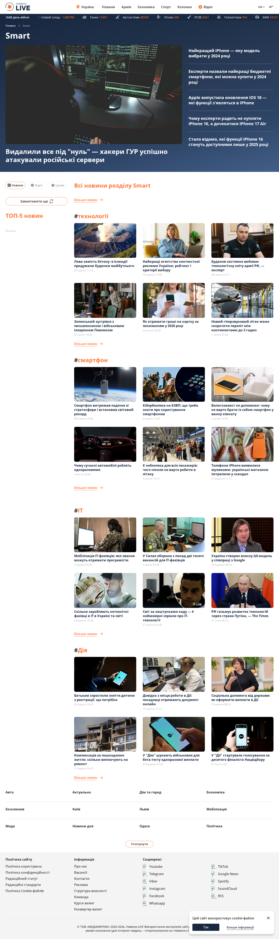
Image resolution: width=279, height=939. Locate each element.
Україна (87, 7)
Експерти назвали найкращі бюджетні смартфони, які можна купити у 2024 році (230, 77)
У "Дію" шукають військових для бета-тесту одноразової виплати (171, 757)
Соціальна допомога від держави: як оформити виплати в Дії (240, 697)
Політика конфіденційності (27, 872)
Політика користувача (24, 866)
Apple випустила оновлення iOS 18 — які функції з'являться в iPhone (228, 100)
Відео (208, 7)
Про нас (80, 866)
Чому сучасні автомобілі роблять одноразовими (102, 467)
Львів (144, 809)
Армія (126, 7)
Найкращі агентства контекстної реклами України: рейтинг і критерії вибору (171, 265)
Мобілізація (216, 809)
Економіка (146, 7)
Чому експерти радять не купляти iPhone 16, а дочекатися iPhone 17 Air (227, 121)
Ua (260, 7)
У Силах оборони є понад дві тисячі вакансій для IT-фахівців (173, 558)
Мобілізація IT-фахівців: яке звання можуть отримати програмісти (104, 558)
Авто (10, 792)
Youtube (155, 866)
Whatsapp (157, 903)
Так (206, 927)
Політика (214, 826)
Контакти (81, 878)
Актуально (82, 792)
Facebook (156, 896)
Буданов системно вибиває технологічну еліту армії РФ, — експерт (237, 265)
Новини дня (83, 826)
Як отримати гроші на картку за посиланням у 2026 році (171, 323)
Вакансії (80, 872)
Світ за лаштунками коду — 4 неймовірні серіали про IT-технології (168, 615)
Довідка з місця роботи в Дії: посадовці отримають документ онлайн (171, 699)
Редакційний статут (22, 878)
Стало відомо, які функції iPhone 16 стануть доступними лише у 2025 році (228, 141)
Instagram (157, 888)
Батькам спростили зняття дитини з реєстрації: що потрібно (104, 697)
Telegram (156, 874)
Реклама (81, 884)
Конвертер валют (88, 909)
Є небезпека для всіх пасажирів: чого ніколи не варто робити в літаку (170, 469)
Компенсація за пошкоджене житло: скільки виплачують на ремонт (101, 759)
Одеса (145, 826)
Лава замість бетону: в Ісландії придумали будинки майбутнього (104, 263)
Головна (11, 25)
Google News (228, 874)
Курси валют (84, 903)
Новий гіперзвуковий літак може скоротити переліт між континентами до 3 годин (240, 325)
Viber (153, 881)
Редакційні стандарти (23, 884)
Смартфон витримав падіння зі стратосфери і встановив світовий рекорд (104, 409)
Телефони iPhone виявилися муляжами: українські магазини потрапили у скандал (239, 469)
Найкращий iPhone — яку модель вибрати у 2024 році (224, 53)
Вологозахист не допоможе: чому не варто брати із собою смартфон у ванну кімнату (242, 409)
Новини (108, 7)
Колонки (184, 7)
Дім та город (150, 792)
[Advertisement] (37, 259)
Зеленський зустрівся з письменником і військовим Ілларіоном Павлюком (99, 325)
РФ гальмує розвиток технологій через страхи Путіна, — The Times (239, 613)
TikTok (223, 866)
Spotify (223, 881)
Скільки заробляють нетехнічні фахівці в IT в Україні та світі (101, 613)
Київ (76, 809)
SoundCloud (227, 888)
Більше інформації (240, 927)
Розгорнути (139, 844)
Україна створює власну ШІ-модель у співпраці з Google (241, 558)
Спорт (166, 7)
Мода (10, 826)
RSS (221, 896)
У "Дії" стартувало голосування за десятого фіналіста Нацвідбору (240, 757)
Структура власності (90, 891)
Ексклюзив (15, 809)
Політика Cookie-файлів (25, 891)
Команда (81, 897)
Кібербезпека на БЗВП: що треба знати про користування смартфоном (170, 409)
